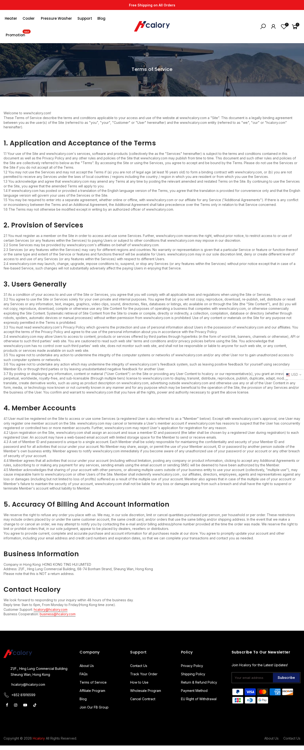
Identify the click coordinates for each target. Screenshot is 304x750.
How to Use (139, 682)
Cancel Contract (142, 699)
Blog (101, 18)
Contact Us (138, 666)
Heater (11, 18)
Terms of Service (93, 682)
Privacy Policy (192, 666)
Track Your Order (143, 674)
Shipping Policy (193, 674)
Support (84, 18)
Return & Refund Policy (199, 682)
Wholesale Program (145, 691)
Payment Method (194, 691)
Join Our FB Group (94, 707)
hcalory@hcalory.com (28, 684)
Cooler (29, 18)
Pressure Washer (56, 18)
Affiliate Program (92, 691)
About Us (87, 666)
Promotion (17, 33)
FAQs (84, 674)
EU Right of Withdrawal (199, 699)
